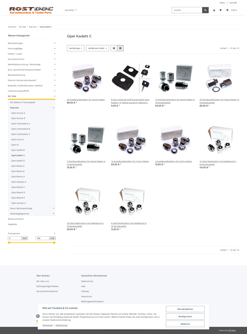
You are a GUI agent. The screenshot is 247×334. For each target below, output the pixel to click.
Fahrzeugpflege (15, 48)
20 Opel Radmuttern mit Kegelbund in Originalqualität (85, 225)
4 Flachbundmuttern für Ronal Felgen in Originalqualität (86, 163)
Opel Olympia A (18, 181)
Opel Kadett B (18, 150)
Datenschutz (62, 325)
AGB (83, 286)
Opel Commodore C (20, 134)
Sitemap (85, 291)
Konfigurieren (185, 316)
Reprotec (14, 107)
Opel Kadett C (18, 155)
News (222, 2)
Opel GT (15, 144)
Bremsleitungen (15, 43)
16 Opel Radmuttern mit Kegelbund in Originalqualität (218, 163)
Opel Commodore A (20, 123)
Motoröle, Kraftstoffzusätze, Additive (25, 85)
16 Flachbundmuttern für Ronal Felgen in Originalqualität (175, 101)
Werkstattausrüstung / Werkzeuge (24, 64)
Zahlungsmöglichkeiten (47, 286)
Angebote (12, 224)
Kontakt (233, 2)
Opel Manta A (17, 166)
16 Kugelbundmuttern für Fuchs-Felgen (130, 161)
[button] (214, 10)
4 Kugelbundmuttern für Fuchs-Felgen (173, 161)
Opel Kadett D (18, 160)
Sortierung (74, 48)
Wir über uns (42, 281)
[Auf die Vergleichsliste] (94, 63)
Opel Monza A (18, 176)
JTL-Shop (232, 330)
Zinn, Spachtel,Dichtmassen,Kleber (24, 69)
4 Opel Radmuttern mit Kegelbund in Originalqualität (129, 225)
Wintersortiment (16, 219)
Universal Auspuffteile (18, 91)
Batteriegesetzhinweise (92, 301)
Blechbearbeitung (16, 75)
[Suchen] (205, 10)
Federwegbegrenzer (19, 213)
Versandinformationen (47, 291)
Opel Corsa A (17, 139)
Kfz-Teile (12, 96)
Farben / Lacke (15, 53)
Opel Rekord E (18, 197)
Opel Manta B (17, 171)
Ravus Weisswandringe (21, 208)
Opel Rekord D (18, 192)
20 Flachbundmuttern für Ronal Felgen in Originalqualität (219, 101)
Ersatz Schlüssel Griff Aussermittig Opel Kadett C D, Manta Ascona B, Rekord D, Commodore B (130, 101)
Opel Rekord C (18, 187)
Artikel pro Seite (96, 48)
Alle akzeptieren (185, 309)
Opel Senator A (18, 203)
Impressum (47, 325)
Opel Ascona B (18, 118)
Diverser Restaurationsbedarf (22, 80)
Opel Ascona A (18, 113)
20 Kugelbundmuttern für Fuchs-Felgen (86, 99)
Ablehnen (185, 324)
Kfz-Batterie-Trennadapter (22, 102)
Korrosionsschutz (16, 59)
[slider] (9, 242)
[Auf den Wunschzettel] (101, 63)
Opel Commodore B (20, 128)
